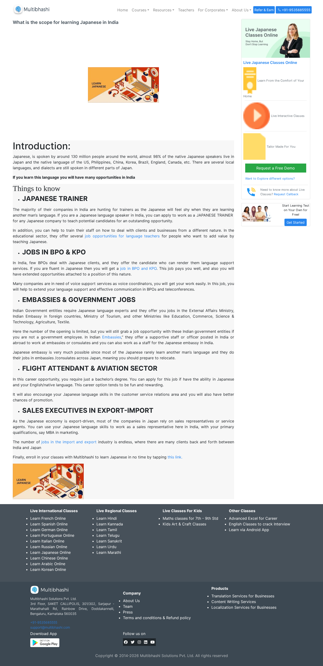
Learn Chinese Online (49, 558)
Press (128, 612)
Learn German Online (49, 529)
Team (128, 606)
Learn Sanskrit (109, 541)
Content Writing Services (233, 601)
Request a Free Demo (275, 168)
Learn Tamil (106, 529)
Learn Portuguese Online (52, 535)
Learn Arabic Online (47, 563)
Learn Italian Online (47, 541)
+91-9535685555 (43, 622)
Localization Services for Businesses (243, 607)
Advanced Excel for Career (253, 518)
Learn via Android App (249, 529)
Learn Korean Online (48, 569)
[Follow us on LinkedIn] (145, 642)
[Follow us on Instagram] (139, 642)
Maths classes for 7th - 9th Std (190, 518)
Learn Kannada (109, 524)
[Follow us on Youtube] (152, 642)
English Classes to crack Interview (259, 524)
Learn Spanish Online (49, 524)
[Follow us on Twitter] (132, 642)
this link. (175, 457)
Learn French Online (48, 518)
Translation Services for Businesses (242, 596)
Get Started (296, 222)
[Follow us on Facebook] (126, 642)
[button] (140, 10)
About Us (131, 600)
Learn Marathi (108, 552)
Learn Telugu (107, 535)
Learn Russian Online (48, 546)
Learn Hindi (106, 518)
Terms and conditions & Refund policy (157, 617)
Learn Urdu (106, 546)
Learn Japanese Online (50, 552)
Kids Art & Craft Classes (184, 524)
